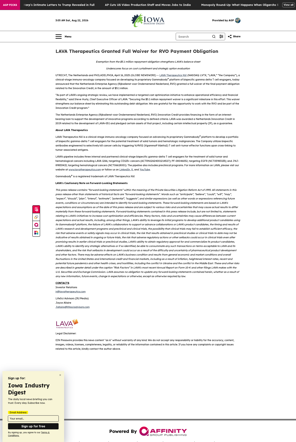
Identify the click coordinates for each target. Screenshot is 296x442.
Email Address (18, 412)
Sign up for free (33, 426)
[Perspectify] (36, 217)
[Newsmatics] (36, 232)
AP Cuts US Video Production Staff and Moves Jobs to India (148, 5)
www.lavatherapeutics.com (85, 169)
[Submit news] (36, 209)
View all (288, 4)
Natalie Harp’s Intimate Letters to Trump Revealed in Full (53, 5)
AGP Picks (10, 4)
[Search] (214, 36)
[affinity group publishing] (36, 225)
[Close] (60, 375)
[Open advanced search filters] (221, 36)
